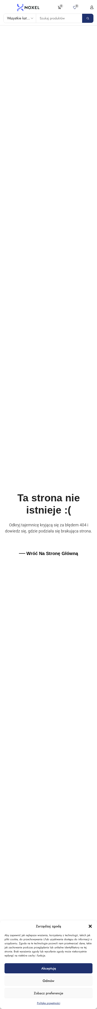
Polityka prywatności (48, 1003)
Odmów (48, 980)
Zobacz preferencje (48, 993)
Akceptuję (48, 968)
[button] (90, 926)
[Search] (87, 18)
